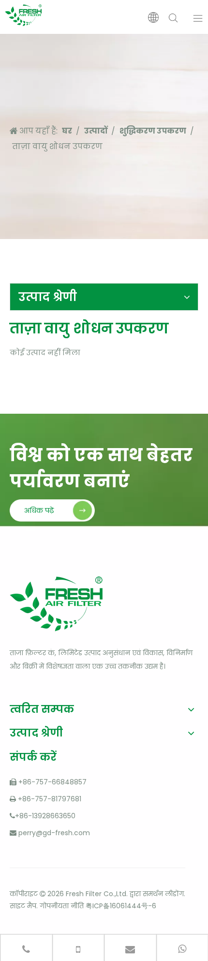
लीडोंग (174, 894)
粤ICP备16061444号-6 (121, 906)
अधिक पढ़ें (39, 510)
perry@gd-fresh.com (54, 833)
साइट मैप (23, 906)
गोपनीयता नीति (62, 906)
